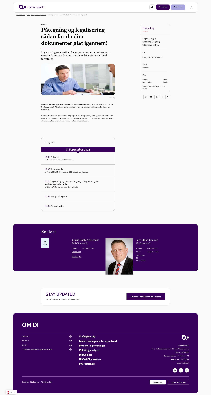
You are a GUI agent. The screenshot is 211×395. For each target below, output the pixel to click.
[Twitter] (187, 370)
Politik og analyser (89, 350)
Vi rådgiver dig (87, 336)
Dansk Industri (20, 15)
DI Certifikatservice (90, 359)
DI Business (85, 354)
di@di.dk (185, 363)
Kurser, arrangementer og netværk (36, 15)
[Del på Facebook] (162, 97)
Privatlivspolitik (46, 382)
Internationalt (87, 364)
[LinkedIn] (175, 370)
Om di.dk (25, 382)
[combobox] (11, 392)
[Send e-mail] (151, 97)
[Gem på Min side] (145, 97)
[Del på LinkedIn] (156, 97)
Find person (34, 382)
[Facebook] (181, 370)
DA (11, 392)
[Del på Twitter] (167, 97)
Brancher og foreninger (92, 345)
